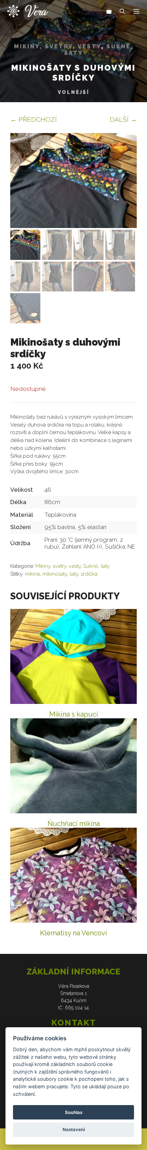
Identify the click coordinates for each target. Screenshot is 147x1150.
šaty (73, 574)
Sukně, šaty (96, 566)
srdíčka (89, 574)
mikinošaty (54, 574)
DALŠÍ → (123, 119)
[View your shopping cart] (109, 12)
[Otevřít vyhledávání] (122, 12)
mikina (32, 574)
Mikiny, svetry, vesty (57, 46)
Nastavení (74, 1129)
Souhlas (73, 1112)
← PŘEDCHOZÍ (33, 119)
